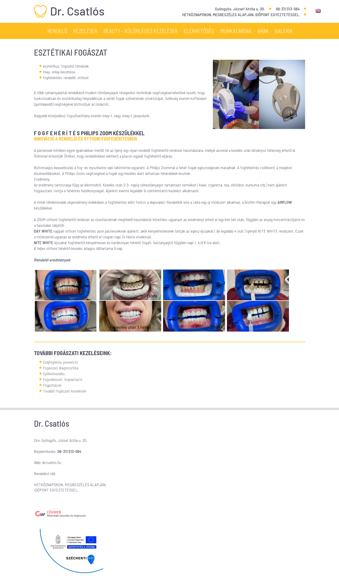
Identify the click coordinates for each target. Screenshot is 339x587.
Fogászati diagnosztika (60, 367)
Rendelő (57, 30)
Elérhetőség (199, 30)
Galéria (283, 30)
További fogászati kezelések (64, 390)
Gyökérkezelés (54, 373)
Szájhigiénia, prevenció (60, 362)
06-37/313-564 (288, 8)
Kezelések (85, 30)
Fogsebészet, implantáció (62, 379)
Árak (263, 30)
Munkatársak (235, 30)
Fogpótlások (52, 385)
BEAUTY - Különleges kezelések (141, 30)
